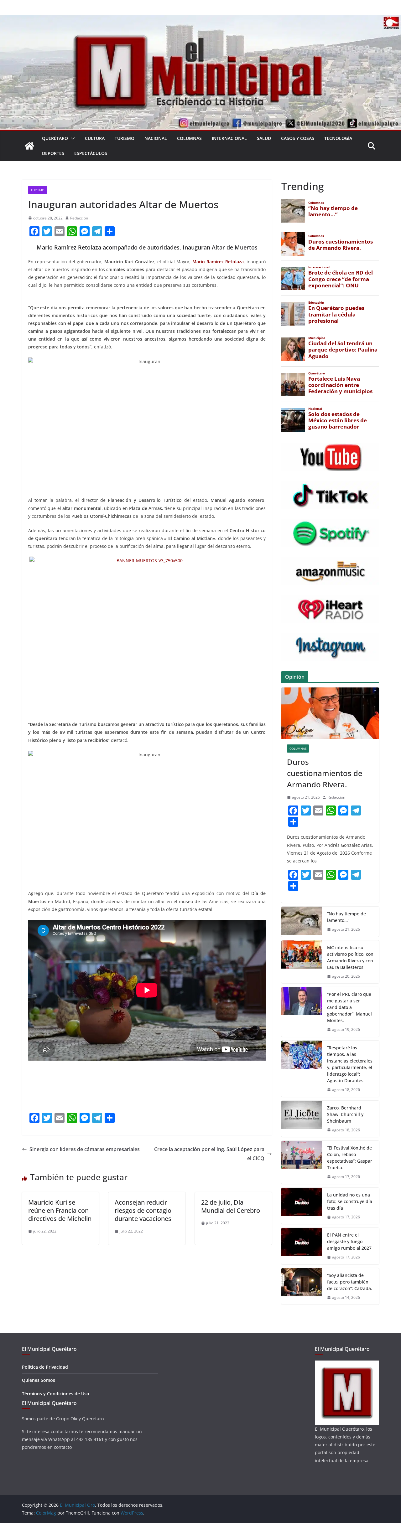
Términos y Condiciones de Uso (55, 1394)
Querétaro (55, 138)
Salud (264, 138)
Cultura (95, 138)
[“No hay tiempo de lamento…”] (301, 922)
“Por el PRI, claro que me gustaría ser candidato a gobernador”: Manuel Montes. (349, 1007)
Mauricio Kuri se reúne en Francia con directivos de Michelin (59, 1210)
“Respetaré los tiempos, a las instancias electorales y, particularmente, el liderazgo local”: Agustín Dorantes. (349, 1064)
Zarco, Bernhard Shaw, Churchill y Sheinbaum (345, 1114)
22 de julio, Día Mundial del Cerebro (230, 1206)
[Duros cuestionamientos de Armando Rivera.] (330, 713)
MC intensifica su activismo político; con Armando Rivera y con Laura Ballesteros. (350, 957)
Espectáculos (90, 153)
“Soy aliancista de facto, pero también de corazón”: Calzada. (349, 1281)
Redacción (79, 218)
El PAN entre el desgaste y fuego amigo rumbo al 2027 (349, 1241)
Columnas (189, 138)
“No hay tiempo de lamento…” (346, 917)
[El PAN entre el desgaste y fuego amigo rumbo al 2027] (301, 1246)
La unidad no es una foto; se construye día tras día (349, 1201)
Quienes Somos (38, 1380)
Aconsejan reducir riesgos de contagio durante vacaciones (143, 1210)
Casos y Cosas (297, 138)
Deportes (53, 153)
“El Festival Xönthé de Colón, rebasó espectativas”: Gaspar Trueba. (349, 1158)
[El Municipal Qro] (200, 19)
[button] (71, 138)
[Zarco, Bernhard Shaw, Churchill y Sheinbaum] (301, 1119)
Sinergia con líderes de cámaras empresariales (84, 1149)
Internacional (229, 138)
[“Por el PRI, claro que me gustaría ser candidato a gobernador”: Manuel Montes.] (301, 1012)
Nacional (155, 138)
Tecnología (338, 138)
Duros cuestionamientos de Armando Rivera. (324, 773)
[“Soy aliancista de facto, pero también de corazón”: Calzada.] (301, 1286)
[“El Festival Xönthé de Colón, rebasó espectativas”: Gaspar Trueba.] (301, 1162)
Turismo (124, 138)
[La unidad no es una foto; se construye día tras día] (301, 1206)
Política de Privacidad (45, 1367)
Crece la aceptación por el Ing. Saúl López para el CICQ (209, 1154)
